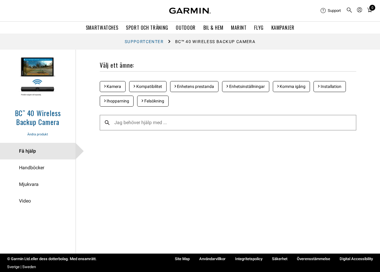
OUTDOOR (185, 27)
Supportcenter (144, 41)
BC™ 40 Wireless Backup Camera (38, 117)
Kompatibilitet (148, 86)
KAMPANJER (282, 27)
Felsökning (153, 101)
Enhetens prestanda (195, 86)
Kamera (113, 86)
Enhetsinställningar (246, 86)
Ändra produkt (37, 134)
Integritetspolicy (248, 259)
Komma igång (292, 86)
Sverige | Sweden (21, 267)
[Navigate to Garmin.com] (190, 10)
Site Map (182, 259)
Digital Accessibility (356, 259)
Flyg (259, 27)
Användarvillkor (212, 259)
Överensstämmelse (313, 259)
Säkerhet (279, 259)
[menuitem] (331, 10)
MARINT (239, 27)
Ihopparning (117, 101)
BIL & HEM (213, 27)
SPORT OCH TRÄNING (147, 27)
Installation (330, 86)
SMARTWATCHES (102, 27)
